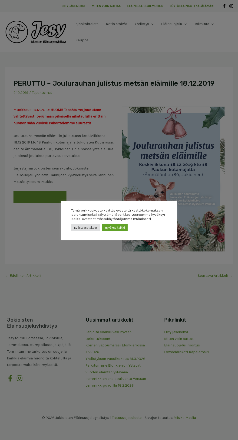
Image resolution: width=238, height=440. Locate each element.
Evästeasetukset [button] (85, 227)
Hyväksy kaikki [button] (115, 227)
